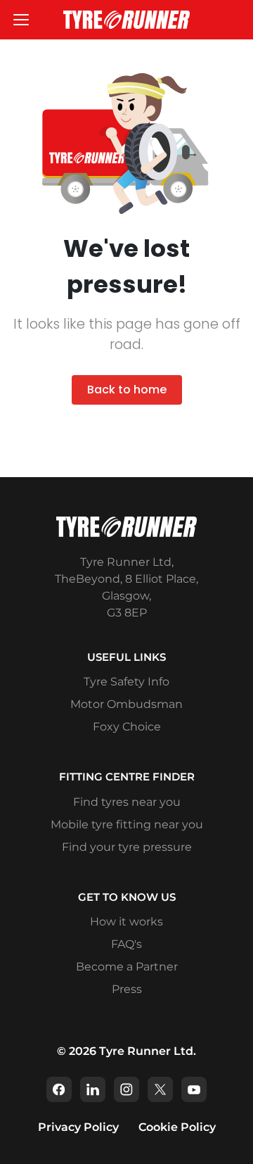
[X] (160, 1089)
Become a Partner (127, 966)
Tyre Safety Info (126, 681)
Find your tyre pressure (127, 847)
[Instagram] (126, 1089)
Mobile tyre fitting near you (127, 824)
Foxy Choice (127, 726)
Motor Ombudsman (126, 704)
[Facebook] (59, 1089)
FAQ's (126, 944)
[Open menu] (21, 19)
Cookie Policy (177, 1127)
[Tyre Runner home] (126, 20)
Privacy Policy (78, 1127)
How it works (126, 921)
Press (127, 989)
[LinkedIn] (92, 1089)
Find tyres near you (127, 802)
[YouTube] (194, 1089)
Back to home (127, 389)
